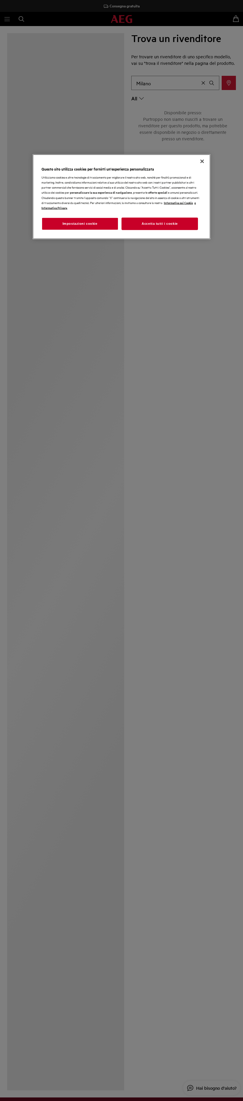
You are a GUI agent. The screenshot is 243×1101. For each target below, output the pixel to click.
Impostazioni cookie (80, 223)
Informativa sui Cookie (178, 202)
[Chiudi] (202, 161)
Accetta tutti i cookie (160, 223)
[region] (121, 196)
